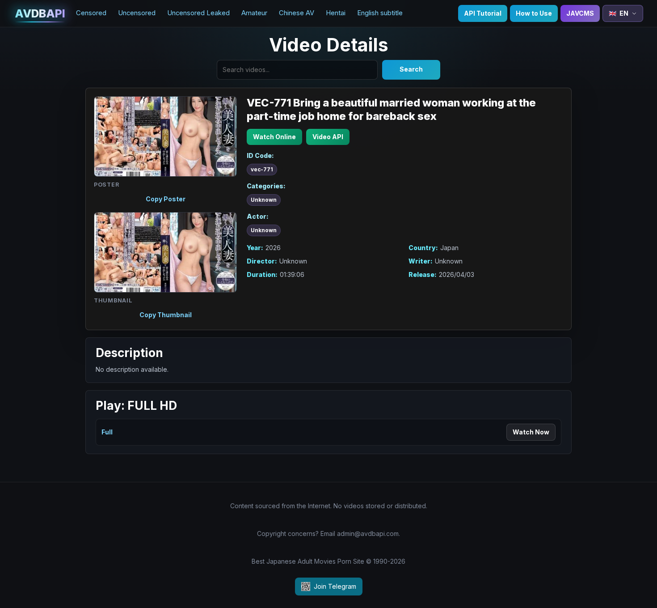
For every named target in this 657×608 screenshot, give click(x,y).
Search (411, 69)
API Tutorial (482, 13)
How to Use (534, 13)
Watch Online (274, 136)
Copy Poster (165, 199)
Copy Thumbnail (165, 315)
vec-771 (262, 169)
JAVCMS (580, 13)
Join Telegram (335, 586)
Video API (327, 136)
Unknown (264, 200)
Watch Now (531, 432)
